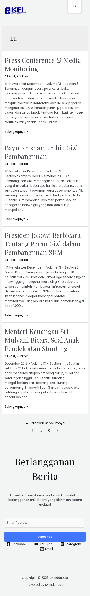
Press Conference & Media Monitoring (43, 64)
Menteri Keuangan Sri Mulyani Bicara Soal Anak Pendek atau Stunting (42, 340)
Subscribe (45, 536)
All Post (10, 76)
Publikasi (23, 76)
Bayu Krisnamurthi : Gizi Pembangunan (41, 152)
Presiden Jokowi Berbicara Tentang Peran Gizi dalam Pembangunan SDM (43, 244)
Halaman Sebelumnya (45, 423)
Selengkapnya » (16, 132)
